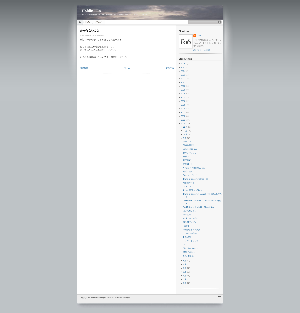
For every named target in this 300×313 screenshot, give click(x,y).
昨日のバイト (189, 183)
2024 (183, 71)
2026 (183, 64)
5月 (184, 272)
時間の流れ (188, 171)
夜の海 (186, 226)
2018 (183, 94)
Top (219, 297)
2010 (183, 124)
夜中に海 (187, 215)
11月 (185, 131)
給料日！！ (188, 164)
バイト (186, 245)
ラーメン (187, 141)
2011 (183, 120)
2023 (183, 75)
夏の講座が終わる (190, 248)
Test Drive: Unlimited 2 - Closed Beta (198, 207)
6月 (184, 268)
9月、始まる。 (189, 256)
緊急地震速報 (189, 145)
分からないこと (90, 30)
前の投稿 (170, 68)
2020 (183, 86)
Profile (87, 22)
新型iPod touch (189, 252)
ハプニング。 (189, 186)
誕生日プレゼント (190, 222)
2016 (183, 101)
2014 (183, 109)
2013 (183, 112)
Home (80, 22)
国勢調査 (187, 160)
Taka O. (200, 35)
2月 (184, 283)
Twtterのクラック (190, 175)
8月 (184, 261)
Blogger (127, 297)
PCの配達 (187, 237)
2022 (183, 79)
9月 (184, 138)
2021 (183, 82)
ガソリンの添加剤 (190, 233)
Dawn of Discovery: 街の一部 (195, 179)
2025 (183, 67)
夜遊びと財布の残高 (191, 230)
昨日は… (187, 156)
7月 (184, 264)
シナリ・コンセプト (191, 241)
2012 (183, 116)
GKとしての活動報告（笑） (195, 168)
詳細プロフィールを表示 (201, 50)
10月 (185, 134)
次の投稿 (84, 68)
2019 (183, 90)
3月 (184, 279)
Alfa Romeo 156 (190, 149)
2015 (183, 105)
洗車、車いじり (189, 153)
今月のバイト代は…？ (192, 218)
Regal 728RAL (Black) (192, 190)
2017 (183, 97)
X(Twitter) (98, 22)
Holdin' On (91, 11)
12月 (185, 127)
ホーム (127, 68)
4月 (184, 276)
